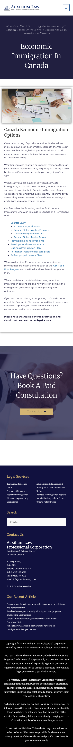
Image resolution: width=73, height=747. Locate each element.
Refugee (40, 491)
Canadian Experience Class (29, 233)
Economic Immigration (17, 495)
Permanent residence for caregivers (30, 251)
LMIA (9, 487)
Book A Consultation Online (19, 586)
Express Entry (18, 223)
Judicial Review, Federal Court (50, 498)
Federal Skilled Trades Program (31, 237)
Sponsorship (12, 502)
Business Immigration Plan (26, 248)
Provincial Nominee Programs (27, 240)
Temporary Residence (17, 484)
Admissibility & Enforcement (49, 484)
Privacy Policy (61, 647)
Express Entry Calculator (27, 226)
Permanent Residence (17, 491)
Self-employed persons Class (26, 255)
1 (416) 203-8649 (18, 572)
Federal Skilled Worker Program (31, 230)
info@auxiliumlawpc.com (24, 579)
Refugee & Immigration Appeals (51, 495)
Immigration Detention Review (50, 487)
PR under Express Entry (17, 498)
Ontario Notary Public (46, 502)
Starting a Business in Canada (27, 244)
